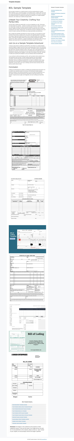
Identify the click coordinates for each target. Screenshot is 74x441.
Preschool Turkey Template (56, 38)
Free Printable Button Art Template (19, 410)
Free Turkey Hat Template (56, 41)
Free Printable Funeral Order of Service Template (22, 415)
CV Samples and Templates (56, 21)
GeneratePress (44, 439)
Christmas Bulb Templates (56, 25)
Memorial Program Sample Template (19, 417)
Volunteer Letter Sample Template (19, 423)
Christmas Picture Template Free (57, 19)
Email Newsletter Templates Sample (19, 404)
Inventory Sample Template (56, 43)
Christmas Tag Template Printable (58, 40)
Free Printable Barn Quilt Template (58, 36)
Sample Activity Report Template (19, 421)
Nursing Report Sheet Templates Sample (20, 419)
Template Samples (14, 2)
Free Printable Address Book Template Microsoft (22, 406)
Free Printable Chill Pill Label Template (20, 412)
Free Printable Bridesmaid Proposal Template (21, 408)
